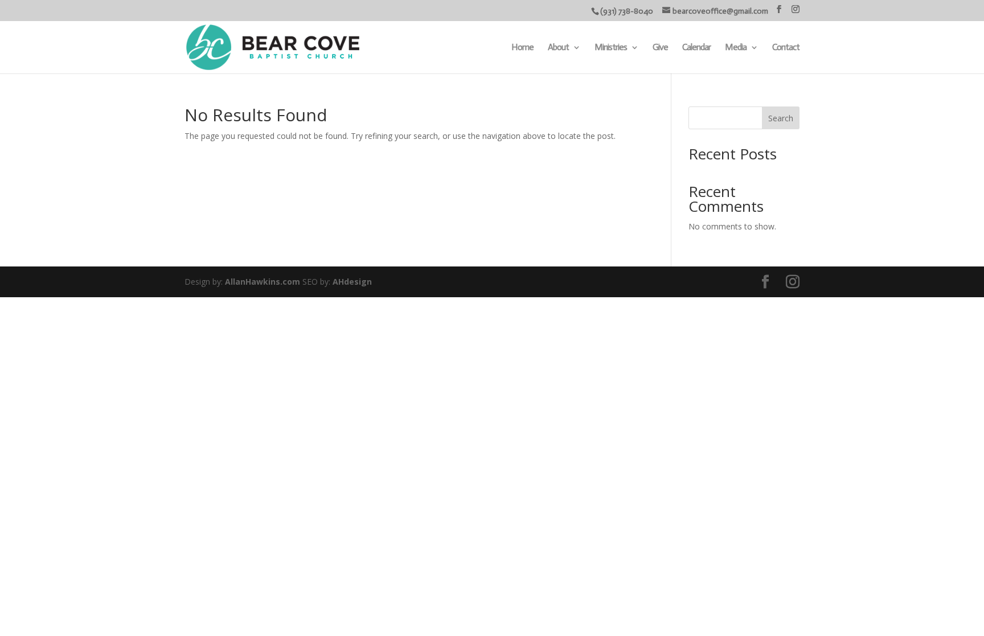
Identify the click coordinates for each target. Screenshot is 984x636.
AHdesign (352, 281)
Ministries (610, 47)
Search (780, 118)
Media (736, 47)
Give (660, 47)
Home (522, 47)
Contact (786, 47)
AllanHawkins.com (262, 281)
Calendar (696, 47)
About (558, 47)
